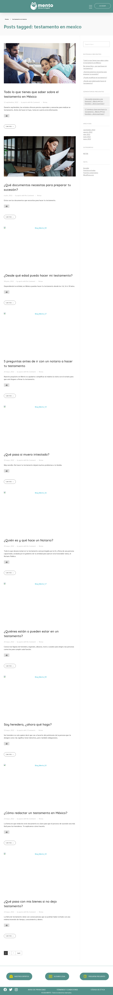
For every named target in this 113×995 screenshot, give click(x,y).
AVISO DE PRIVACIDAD (37, 989)
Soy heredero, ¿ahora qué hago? (28, 724)
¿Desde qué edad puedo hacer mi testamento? (38, 275)
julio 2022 (86, 134)
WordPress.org (88, 175)
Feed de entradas (89, 170)
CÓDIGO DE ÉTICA (98, 989)
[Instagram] (16, 989)
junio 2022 (87, 137)
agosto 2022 (87, 132)
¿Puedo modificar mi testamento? (95, 77)
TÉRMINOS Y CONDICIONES (67, 989)
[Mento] (59, 6)
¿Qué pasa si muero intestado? (26, 454)
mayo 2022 (87, 139)
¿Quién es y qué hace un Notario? (28, 540)
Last (18, 953)
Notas (45, 102)
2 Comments (31, 730)
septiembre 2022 (89, 130)
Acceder (86, 168)
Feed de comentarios (90, 173)
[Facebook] (5, 989)
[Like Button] (6, 115)
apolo (25, 102)
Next (13, 953)
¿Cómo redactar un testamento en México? (35, 813)
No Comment (35, 102)
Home (7, 19)
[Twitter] (10, 989)
